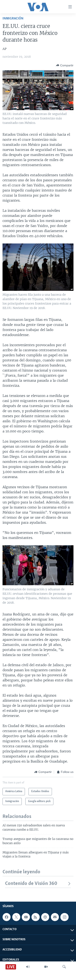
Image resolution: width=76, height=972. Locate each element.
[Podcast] (45, 917)
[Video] (46, 966)
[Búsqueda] (64, 966)
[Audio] (28, 966)
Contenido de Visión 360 (31, 883)
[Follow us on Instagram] (64, 917)
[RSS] (35, 917)
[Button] (64, 65)
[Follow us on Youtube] (26, 917)
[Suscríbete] (55, 917)
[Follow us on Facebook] (7, 917)
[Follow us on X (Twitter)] (16, 917)
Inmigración (13, 18)
